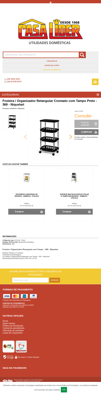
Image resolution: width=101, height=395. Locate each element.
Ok (64, 389)
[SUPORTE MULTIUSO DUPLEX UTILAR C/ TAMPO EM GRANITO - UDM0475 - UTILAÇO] (74, 182)
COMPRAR (86, 132)
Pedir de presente (85, 123)
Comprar (19, 212)
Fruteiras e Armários (9, 108)
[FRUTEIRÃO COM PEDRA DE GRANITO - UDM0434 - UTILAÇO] (26, 182)
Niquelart (21, 108)
